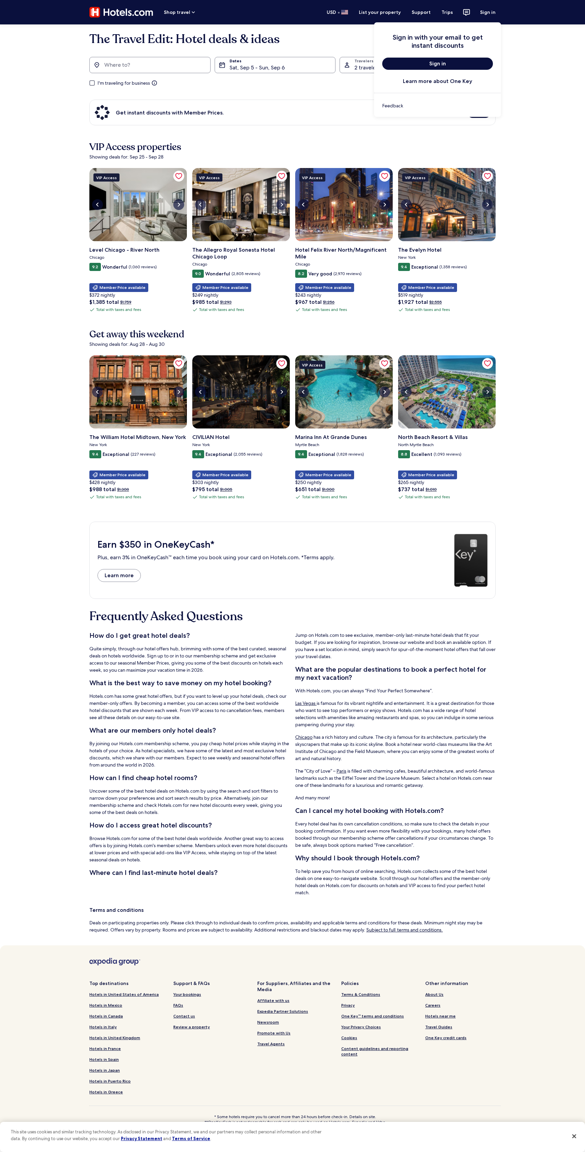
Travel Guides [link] (438, 1026)
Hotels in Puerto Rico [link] (110, 1081)
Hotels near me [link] (440, 1016)
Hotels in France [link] (105, 1048)
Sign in (488, 12)
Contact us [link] (184, 1016)
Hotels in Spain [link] (104, 1059)
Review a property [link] (191, 1026)
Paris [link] (341, 771)
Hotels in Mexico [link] (105, 1005)
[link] (437, 106)
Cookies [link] (349, 1037)
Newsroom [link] (268, 1022)
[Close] (574, 1136)
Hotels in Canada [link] (106, 1016)
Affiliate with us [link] (273, 1000)
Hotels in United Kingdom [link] (114, 1037)
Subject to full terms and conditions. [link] (404, 930)
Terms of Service (191, 1138)
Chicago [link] (303, 737)
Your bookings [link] (187, 994)
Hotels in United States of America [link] (124, 994)
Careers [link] (432, 1005)
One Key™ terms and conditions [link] (372, 1016)
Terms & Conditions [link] (360, 994)
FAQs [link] (178, 1005)
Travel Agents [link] (271, 1043)
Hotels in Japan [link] (104, 1070)
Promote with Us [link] (273, 1032)
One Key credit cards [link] (446, 1037)
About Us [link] (434, 994)
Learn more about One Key (437, 81)
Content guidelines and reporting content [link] (374, 1051)
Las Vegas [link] (306, 703)
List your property (380, 12)
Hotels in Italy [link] (103, 1026)
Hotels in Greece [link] (106, 1091)
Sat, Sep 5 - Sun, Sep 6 (257, 67)
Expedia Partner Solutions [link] (282, 1011)
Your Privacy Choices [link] (361, 1026)
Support (421, 12)
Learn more (119, 575)
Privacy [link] (348, 1005)
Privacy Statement (141, 1138)
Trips (447, 12)
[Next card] (495, 243)
